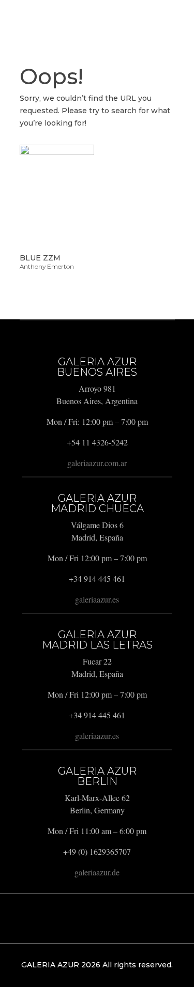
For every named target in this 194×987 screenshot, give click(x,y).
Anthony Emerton (47, 266)
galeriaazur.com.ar (97, 462)
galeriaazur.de (97, 872)
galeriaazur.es (97, 599)
